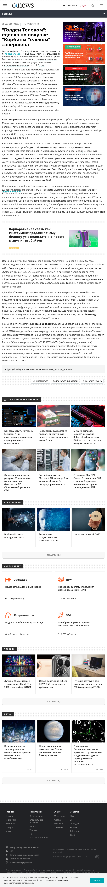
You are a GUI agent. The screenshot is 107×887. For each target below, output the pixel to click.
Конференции (36, 816)
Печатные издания (39, 837)
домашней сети (21, 264)
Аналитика (11, 820)
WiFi (43, 271)
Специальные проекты (36, 821)
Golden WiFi (9, 271)
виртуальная (79, 342)
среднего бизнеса (22, 158)
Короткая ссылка (93, 381)
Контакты (58, 827)
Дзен (72, 835)
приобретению (12, 53)
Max (72, 816)
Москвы (72, 268)
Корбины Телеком (46, 95)
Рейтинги (10, 823)
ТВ (31, 833)
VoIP (42, 342)
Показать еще (53, 555)
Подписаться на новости (65, 381)
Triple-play (73, 197)
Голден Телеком (21, 51)
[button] (93, 6)
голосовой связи (89, 161)
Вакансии (58, 823)
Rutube (73, 827)
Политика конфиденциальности (24, 855)
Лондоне (81, 130)
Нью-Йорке (97, 130)
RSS (11, 851)
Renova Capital (12, 106)
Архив (8, 831)
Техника (33, 830)
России (41, 65)
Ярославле (78, 169)
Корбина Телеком (39, 56)
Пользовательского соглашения (18, 883)
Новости (10, 816)
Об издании (59, 816)
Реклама (57, 820)
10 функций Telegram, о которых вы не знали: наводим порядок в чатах (38, 369)
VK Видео (74, 823)
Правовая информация (20, 862)
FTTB (11, 331)
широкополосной (11, 189)
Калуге (7, 172)
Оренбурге (97, 169)
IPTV (48, 342)
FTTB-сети (7, 193)
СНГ (23, 360)
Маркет (33, 826)
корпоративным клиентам (16, 65)
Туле (87, 169)
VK (71, 820)
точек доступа (86, 271)
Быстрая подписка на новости (24, 847)
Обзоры (9, 827)
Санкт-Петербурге (61, 169)
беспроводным (17, 268)
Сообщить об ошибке (19, 858)
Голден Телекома (19, 88)
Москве (71, 130)
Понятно (97, 880)
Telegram (74, 831)
